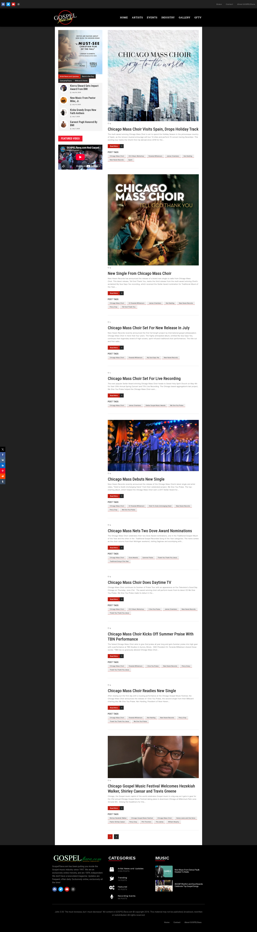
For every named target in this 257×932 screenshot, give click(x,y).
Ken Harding (188, 156)
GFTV (197, 17)
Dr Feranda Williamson (136, 303)
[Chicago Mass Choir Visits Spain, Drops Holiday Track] (153, 75)
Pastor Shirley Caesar (117, 822)
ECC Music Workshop (136, 156)
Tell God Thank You (128, 307)
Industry (168, 17)
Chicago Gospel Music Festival (142, 818)
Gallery (184, 17)
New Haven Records (117, 160)
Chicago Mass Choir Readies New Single (142, 690)
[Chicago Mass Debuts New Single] (153, 445)
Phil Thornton (146, 822)
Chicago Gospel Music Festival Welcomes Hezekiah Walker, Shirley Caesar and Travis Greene (151, 788)
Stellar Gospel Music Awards (155, 405)
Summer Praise (148, 558)
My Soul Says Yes (153, 357)
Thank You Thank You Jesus (167, 558)
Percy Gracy (186, 666)
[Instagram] (18, 4)
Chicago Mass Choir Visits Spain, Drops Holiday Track (153, 129)
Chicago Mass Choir (117, 156)
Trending (122, 877)
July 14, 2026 (76, 104)
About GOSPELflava (246, 4)
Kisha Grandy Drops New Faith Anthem (83, 111)
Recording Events (126, 896)
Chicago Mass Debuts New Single (136, 479)
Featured (122, 886)
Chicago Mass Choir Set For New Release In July (149, 327)
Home (219, 4)
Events (152, 17)
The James (159, 822)
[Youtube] (13, 4)
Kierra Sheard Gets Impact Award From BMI (84, 87)
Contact (229, 4)
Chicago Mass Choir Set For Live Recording (144, 378)
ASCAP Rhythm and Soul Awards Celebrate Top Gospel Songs (189, 885)
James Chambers (173, 156)
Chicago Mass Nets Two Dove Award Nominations (150, 530)
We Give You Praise (176, 405)
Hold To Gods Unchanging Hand (160, 506)
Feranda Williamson (155, 156)
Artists (137, 17)
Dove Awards (133, 558)
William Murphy (173, 822)
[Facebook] (3, 4)
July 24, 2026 (76, 92)
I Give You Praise (154, 609)
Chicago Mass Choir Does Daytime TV (139, 582)
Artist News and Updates (69, 76)
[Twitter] (8, 4)
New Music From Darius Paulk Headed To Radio (187, 871)
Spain (130, 160)
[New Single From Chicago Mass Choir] (153, 219)
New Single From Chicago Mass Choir (139, 273)
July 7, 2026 (76, 116)
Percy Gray (113, 307)
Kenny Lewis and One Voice (185, 818)
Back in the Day (88, 76)
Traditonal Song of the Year (119, 561)
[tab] (69, 76)
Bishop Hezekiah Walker (118, 818)
